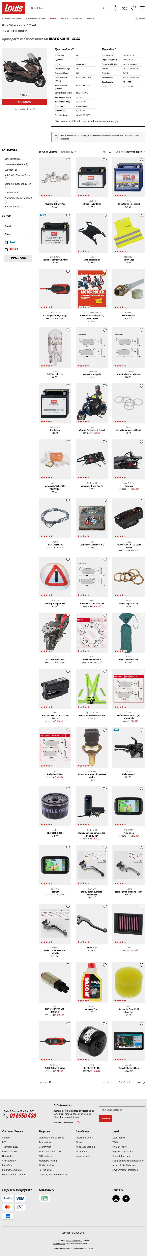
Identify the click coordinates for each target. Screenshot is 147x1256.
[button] (104, 8)
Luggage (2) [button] (10, 169)
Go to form (65, 139)
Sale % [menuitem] (53, 18)
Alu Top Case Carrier (55, 659)
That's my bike (24, 102)
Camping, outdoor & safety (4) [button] (17, 185)
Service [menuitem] (90, 18)
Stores (79, 1142)
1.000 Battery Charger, (55, 1068)
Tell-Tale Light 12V (55, 374)
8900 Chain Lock (55, 545)
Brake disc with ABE (92, 659)
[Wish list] (133, 8)
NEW (13, 242)
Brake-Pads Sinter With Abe (129, 374)
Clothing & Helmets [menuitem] (11, 18)
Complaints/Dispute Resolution (128, 1160)
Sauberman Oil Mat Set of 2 (92, 545)
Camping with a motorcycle (53, 1174)
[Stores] (115, 8)
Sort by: (119, 151)
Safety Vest (129, 260)
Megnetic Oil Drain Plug (55, 204)
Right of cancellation (122, 1151)
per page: (65, 151)
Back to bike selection (15, 30)
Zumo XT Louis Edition (129, 1068)
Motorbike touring (48, 1160)
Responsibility (83, 1156)
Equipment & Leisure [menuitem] (35, 18)
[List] (109, 152)
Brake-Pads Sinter (55, 774)
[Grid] (104, 151)
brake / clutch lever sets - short (128, 892)
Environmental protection (125, 1170)
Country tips (45, 1147)
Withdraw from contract (14, 1174)
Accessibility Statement (124, 1165)
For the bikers (46, 1170)
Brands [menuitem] (64, 18)
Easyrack (129, 486)
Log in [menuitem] (142, 18)
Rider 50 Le (129, 833)
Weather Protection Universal (92, 430)
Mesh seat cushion (92, 260)
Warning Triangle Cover (55, 603)
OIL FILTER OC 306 (55, 833)
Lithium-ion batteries (92, 204)
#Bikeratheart (46, 1156)
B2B (4, 1142)
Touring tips (45, 1142)
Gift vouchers (9, 1160)
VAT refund (81, 1151)
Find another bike (22, 109)
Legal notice (118, 1137)
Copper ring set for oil (128, 603)
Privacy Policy (119, 1147)
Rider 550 (55, 892)
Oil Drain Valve (128, 315)
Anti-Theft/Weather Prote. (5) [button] (17, 177)
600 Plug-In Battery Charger (55, 315)
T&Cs (115, 1142)
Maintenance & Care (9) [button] (16, 164)
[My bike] (124, 8)
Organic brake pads (92, 374)
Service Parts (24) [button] (13, 159)
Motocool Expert (92, 1009)
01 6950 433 (23, 1116)
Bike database (9, 1151)
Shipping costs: (59, 1244)
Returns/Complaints (12, 1170)
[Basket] (142, 8)
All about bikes (46, 1165)
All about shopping (85, 1147)
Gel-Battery (55, 430)
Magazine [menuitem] (77, 18)
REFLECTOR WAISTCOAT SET (92, 715)
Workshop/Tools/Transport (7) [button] (18, 200)
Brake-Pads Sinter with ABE (92, 603)
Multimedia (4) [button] (11, 192)
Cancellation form (121, 1156)
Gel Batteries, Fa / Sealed (129, 204)
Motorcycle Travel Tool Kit (92, 486)
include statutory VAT (74, 1241)
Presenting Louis (84, 1137)
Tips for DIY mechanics (51, 1151)
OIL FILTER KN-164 (91, 1068)
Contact (6, 1137)
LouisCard (7, 1165)
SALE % (14, 249)
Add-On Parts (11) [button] (13, 206)
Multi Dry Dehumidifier (128, 659)
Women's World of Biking (51, 1137)
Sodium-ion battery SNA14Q (55, 260)
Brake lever (92, 947)
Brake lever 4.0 (128, 774)
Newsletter (7, 1156)
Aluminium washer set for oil (128, 430)
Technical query (10, 1147)
